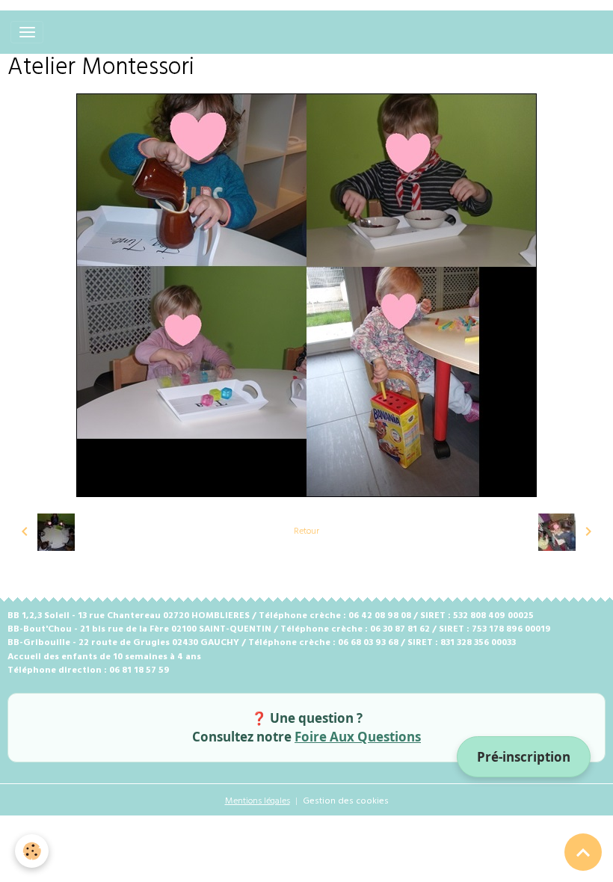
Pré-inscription (523, 756)
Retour (306, 531)
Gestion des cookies (346, 801)
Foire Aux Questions (358, 736)
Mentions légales (257, 801)
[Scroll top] (583, 852)
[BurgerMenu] (26, 32)
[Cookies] (32, 851)
